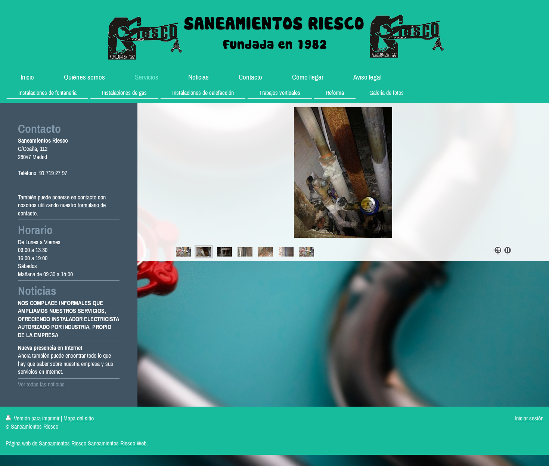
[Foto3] (224, 252)
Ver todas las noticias (41, 384)
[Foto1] (183, 252)
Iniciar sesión (529, 418)
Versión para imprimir (36, 418)
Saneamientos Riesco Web (117, 443)
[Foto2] (343, 175)
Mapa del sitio (78, 418)
